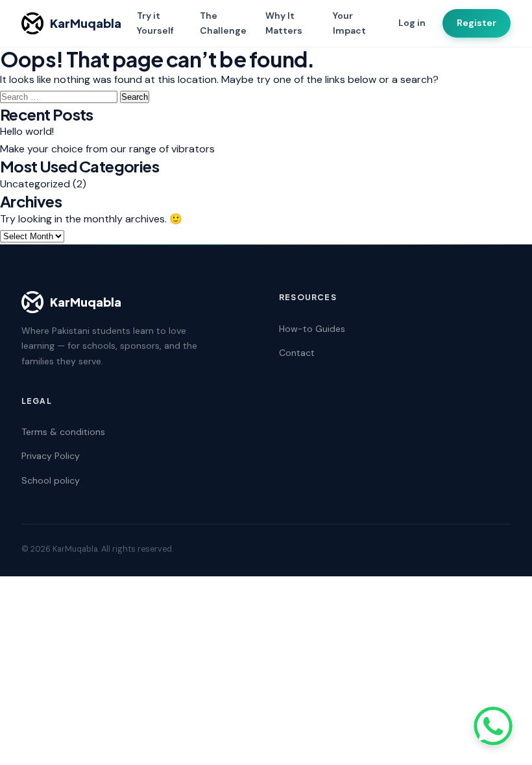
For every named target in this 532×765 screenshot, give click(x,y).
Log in (412, 23)
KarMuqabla (85, 23)
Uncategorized (35, 184)
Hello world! (27, 131)
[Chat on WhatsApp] (493, 726)
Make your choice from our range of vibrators (107, 149)
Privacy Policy (50, 456)
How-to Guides (312, 329)
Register (476, 23)
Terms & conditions (63, 432)
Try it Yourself (155, 23)
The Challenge (223, 23)
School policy (50, 480)
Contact (297, 353)
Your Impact (349, 23)
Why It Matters (283, 23)
